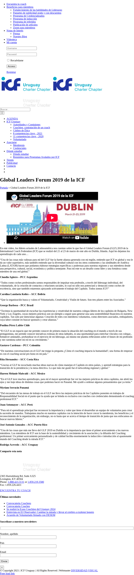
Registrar (11, 72)
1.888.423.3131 (16, 482)
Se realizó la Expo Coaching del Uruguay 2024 (31, 509)
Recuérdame (16, 60)
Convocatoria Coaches (18, 506)
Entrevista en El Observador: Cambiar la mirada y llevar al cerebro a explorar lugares (50, 512)
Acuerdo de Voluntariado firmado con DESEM (31, 515)
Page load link (7, 573)
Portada (4, 187)
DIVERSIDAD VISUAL (84, 570)
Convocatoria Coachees (19, 503)
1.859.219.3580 (36, 482)
